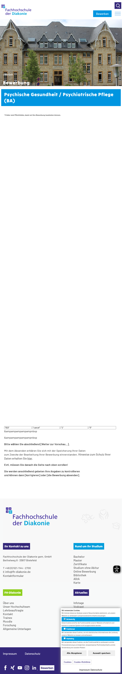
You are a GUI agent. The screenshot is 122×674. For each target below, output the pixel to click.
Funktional (70, 629)
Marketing (70, 639)
